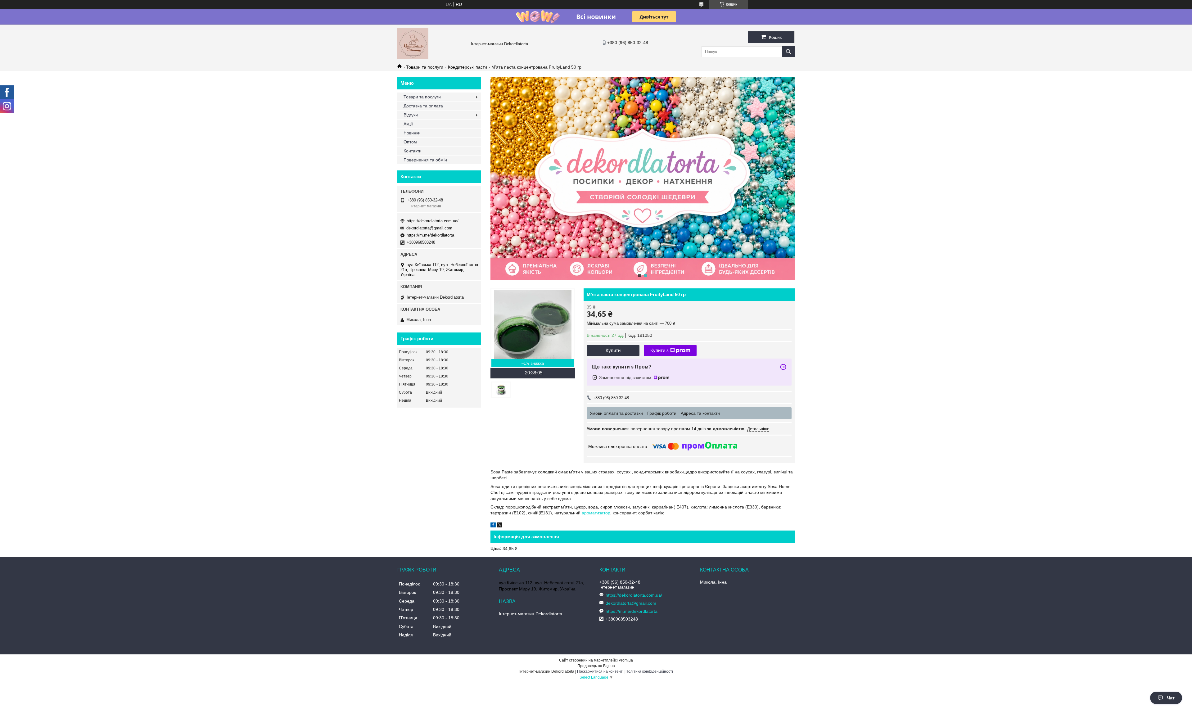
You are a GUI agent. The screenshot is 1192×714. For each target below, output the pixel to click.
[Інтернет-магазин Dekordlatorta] (412, 57)
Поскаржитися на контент (600, 671)
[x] (499, 525)
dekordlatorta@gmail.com (429, 228)
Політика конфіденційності (649, 671)
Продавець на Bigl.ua (596, 666)
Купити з (659, 350)
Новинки (412, 132)
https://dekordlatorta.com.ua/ (432, 221)
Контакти (413, 150)
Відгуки (411, 114)
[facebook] (493, 525)
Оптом (410, 141)
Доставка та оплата (423, 105)
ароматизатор (596, 512)
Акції (408, 123)
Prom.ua (626, 660)
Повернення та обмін (425, 159)
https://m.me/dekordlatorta (430, 235)
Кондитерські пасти (467, 67)
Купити (613, 350)
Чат (1171, 697)
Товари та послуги (424, 67)
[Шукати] (788, 51)
